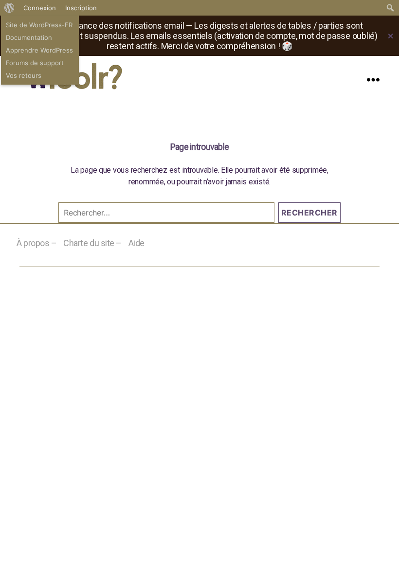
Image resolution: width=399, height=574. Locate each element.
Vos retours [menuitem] (23, 75)
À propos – (37, 243)
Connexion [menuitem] (39, 8)
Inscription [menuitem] (81, 8)
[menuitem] (9, 8)
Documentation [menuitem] (29, 37)
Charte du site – (92, 243)
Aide (136, 243)
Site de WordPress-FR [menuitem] (39, 25)
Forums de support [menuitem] (35, 63)
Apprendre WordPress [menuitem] (39, 50)
